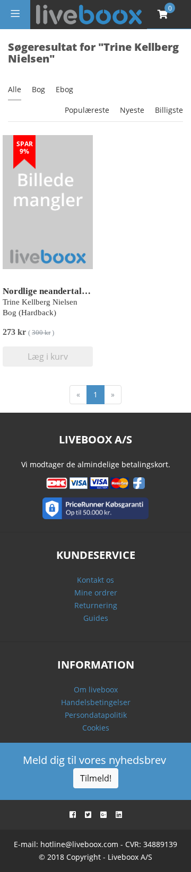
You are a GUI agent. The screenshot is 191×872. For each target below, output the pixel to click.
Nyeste (132, 110)
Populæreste (87, 110)
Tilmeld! (95, 778)
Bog (38, 89)
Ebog (64, 89)
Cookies (95, 728)
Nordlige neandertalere (48, 291)
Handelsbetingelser (96, 702)
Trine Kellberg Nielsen (40, 302)
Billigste (169, 110)
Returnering (95, 605)
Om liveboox (96, 689)
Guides (95, 618)
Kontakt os (95, 580)
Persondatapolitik (96, 715)
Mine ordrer (95, 593)
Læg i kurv (48, 356)
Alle (14, 89)
